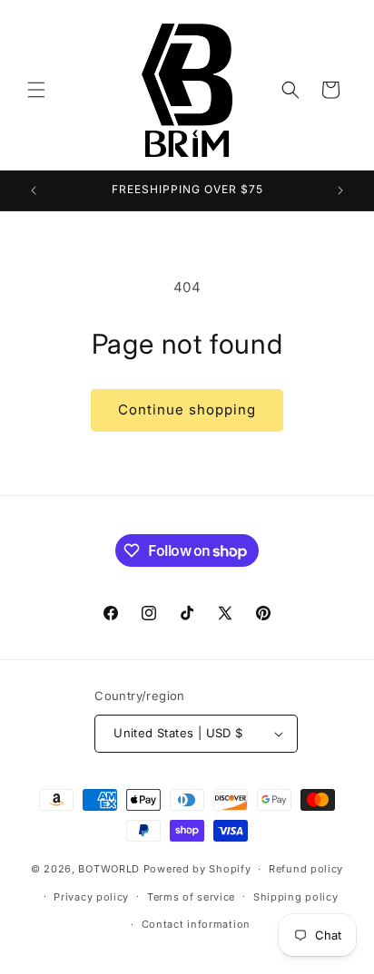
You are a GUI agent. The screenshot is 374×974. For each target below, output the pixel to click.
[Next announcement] (340, 190)
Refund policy (306, 868)
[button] (36, 90)
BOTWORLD (109, 868)
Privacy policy (91, 897)
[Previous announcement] (34, 190)
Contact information (196, 924)
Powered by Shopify (197, 868)
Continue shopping (187, 409)
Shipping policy (296, 897)
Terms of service (191, 897)
